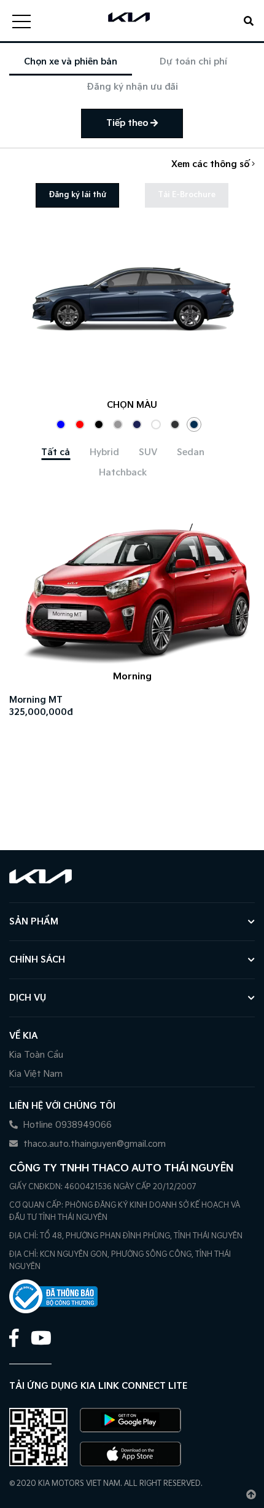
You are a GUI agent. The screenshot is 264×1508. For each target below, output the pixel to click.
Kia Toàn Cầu (36, 1055)
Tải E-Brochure (186, 195)
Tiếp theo (128, 123)
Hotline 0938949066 (66, 1125)
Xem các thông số (211, 164)
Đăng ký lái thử (77, 195)
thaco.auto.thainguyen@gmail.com (93, 1144)
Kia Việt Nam (36, 1074)
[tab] (56, 452)
